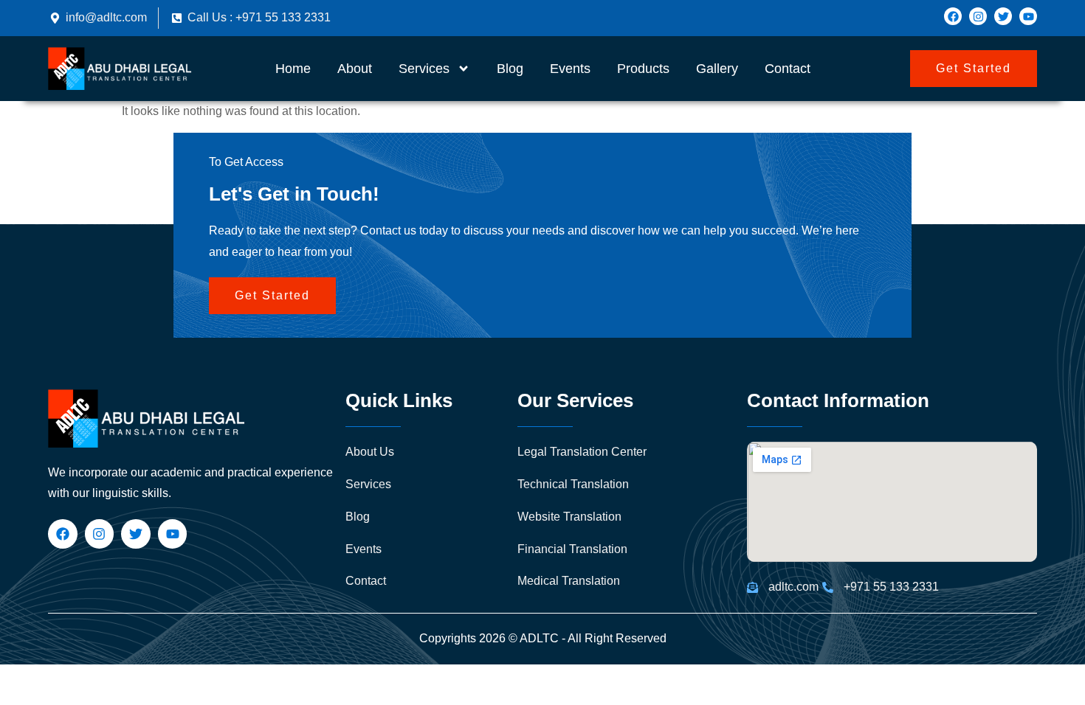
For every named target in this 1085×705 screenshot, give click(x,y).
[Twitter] (1003, 16)
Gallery (717, 68)
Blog (510, 68)
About (354, 68)
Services (424, 68)
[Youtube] (1028, 16)
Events (570, 68)
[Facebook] (953, 16)
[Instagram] (978, 16)
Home (293, 68)
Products (643, 68)
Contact (787, 68)
